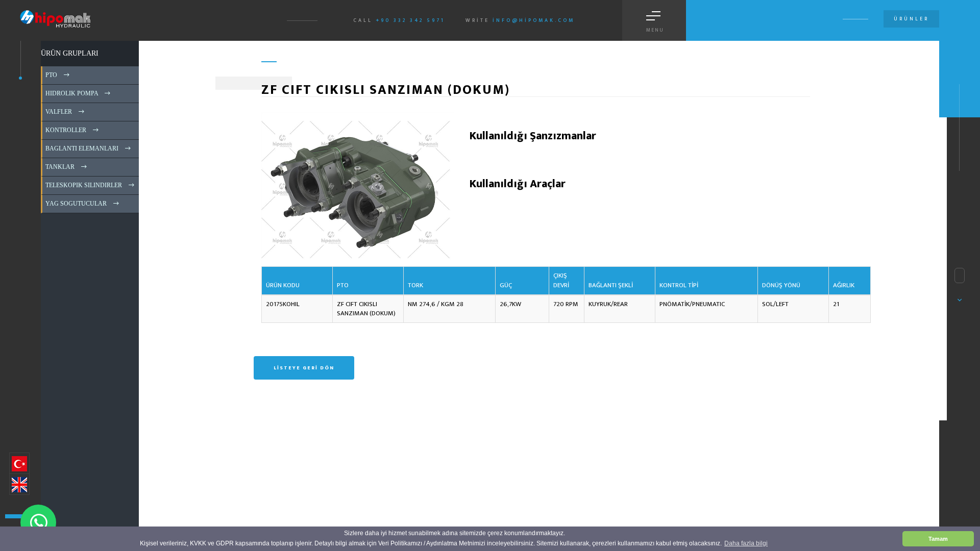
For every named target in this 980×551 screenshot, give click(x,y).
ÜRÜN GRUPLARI (70, 53)
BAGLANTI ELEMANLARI (81, 148)
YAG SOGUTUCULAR (75, 203)
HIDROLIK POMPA (71, 93)
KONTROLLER (65, 130)
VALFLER (58, 111)
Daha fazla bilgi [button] (746, 543)
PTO (50, 75)
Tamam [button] (938, 539)
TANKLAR (59, 166)
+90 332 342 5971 (410, 20)
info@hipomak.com (534, 20)
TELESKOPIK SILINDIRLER (83, 185)
